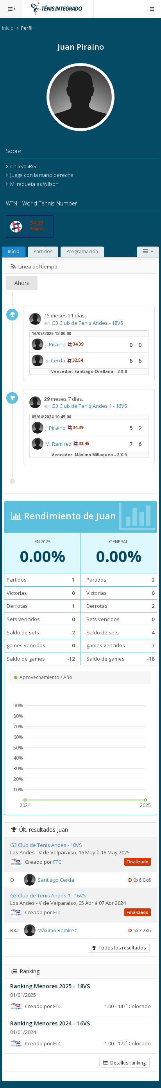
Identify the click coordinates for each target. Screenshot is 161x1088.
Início (14, 251)
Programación (82, 251)
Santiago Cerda (56, 879)
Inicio (8, 28)
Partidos (43, 251)
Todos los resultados (121, 947)
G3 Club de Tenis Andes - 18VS (87, 322)
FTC (57, 861)
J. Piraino (55, 344)
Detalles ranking (127, 1062)
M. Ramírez (58, 443)
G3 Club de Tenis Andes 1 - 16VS (89, 405)
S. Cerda (55, 360)
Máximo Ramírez (57, 930)
